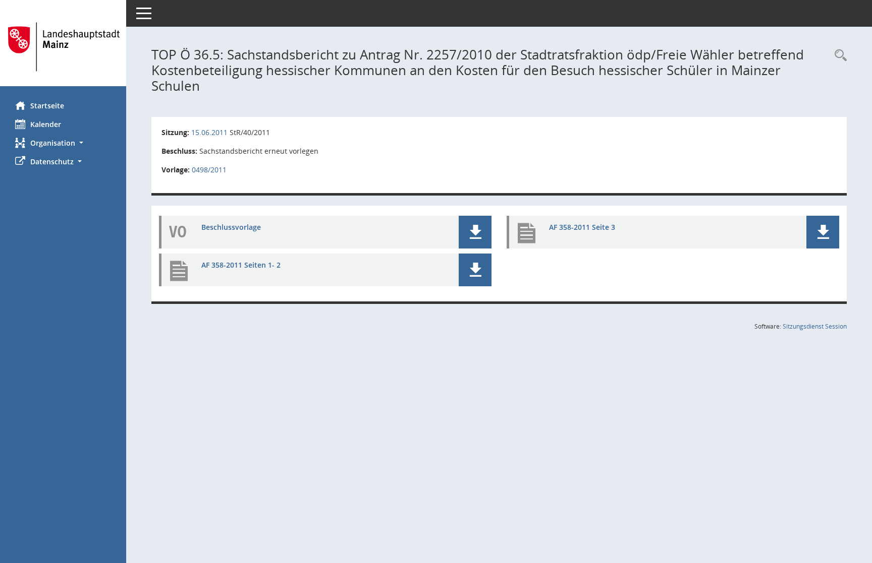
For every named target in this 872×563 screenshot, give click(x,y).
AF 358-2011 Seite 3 (582, 227)
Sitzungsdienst (815, 326)
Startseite (47, 105)
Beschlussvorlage (231, 227)
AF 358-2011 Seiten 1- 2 (241, 265)
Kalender (45, 124)
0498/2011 (209, 169)
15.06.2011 (209, 132)
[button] (63, 143)
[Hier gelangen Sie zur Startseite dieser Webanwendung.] (63, 47)
